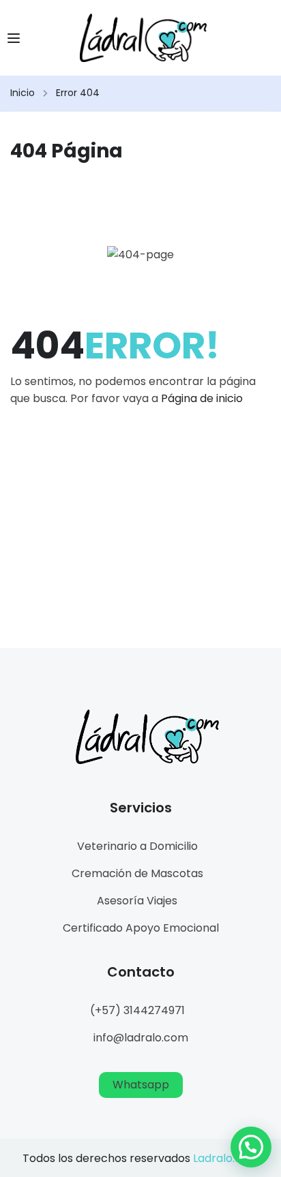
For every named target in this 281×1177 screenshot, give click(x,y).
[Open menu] (15, 38)
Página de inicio (202, 398)
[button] (251, 1147)
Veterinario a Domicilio (137, 846)
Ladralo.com (226, 1158)
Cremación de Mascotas (137, 873)
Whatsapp (141, 1084)
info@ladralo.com (140, 1037)
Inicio (22, 93)
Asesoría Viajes (137, 900)
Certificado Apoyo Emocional (141, 928)
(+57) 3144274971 (137, 1010)
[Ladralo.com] (143, 37)
